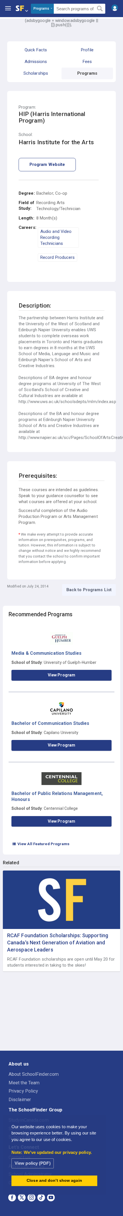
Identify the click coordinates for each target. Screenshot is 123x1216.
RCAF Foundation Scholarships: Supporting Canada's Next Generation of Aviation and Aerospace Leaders (57, 942)
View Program (61, 675)
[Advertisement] (61, 1011)
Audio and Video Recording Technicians (56, 237)
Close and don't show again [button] (54, 1180)
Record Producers (57, 257)
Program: (27, 107)
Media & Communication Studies (46, 653)
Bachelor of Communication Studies (50, 723)
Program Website (47, 164)
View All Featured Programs (41, 843)
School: (26, 135)
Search (100, 9)
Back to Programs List (89, 589)
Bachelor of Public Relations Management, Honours (57, 796)
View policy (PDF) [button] (33, 1163)
